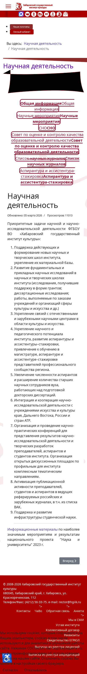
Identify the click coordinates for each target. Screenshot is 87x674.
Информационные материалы (32, 529)
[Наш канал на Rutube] (46, 13)
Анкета (79, 611)
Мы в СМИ (76, 620)
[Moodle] (40, 13)
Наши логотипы (21, 26)
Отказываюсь (35, 670)
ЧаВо (38, 611)
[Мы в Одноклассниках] (33, 13)
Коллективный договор (63, 630)
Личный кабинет (21, 31)
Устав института (68, 625)
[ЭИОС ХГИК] (59, 13)
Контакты (23, 611)
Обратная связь (57, 611)
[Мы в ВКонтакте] (27, 13)
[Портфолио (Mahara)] (52, 13)
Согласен (10, 670)
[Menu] (8, 6)
